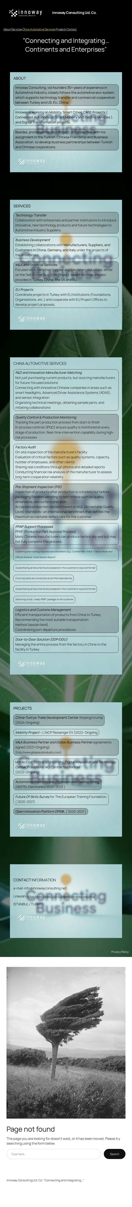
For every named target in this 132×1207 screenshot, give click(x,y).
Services (16, 29)
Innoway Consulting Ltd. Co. (74, 12)
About (7, 29)
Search (114, 1154)
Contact (72, 29)
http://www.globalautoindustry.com (38, 752)
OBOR (54, 132)
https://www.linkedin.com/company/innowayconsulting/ (61, 896)
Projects (61, 29)
